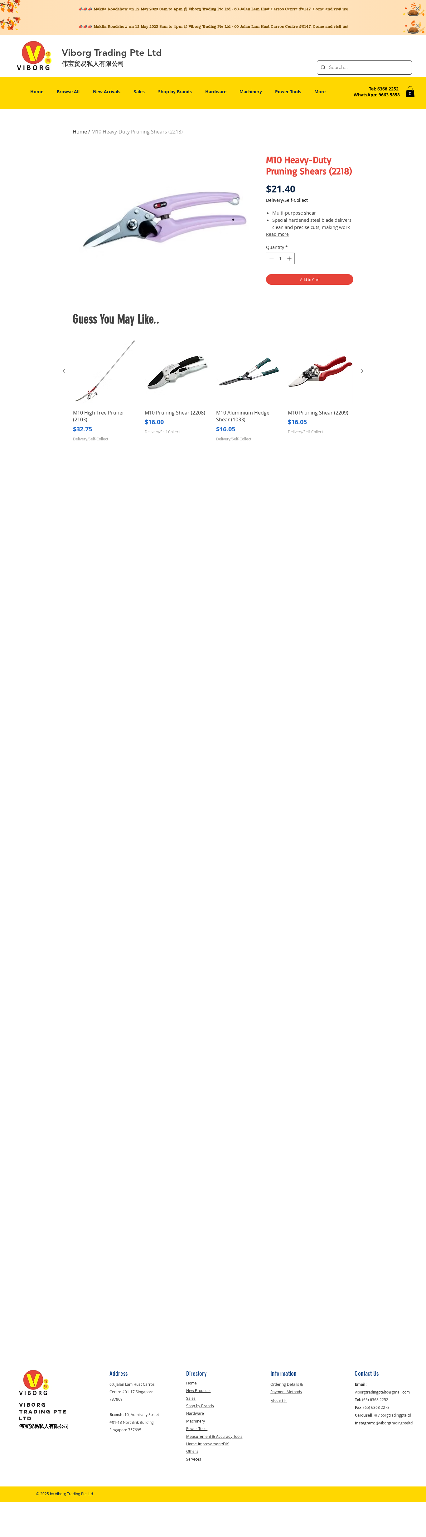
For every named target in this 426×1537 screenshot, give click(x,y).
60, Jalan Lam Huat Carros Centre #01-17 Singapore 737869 (132, 1392)
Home (80, 131)
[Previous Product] (64, 371)
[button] (410, 91)
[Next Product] (362, 371)
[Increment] (290, 258)
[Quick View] (105, 371)
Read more (277, 234)
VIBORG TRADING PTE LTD (43, 1411)
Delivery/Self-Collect (287, 200)
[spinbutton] (280, 258)
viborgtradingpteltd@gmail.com (382, 1391)
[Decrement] (271, 258)
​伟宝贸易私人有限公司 (44, 1426)
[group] (213, 390)
